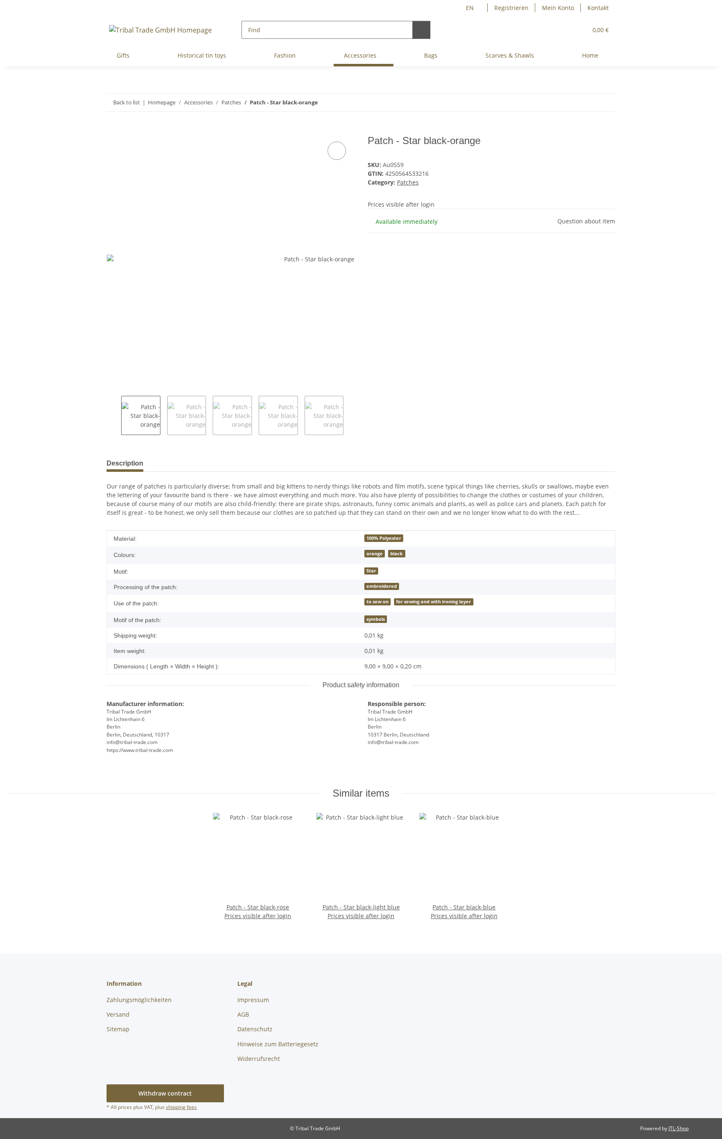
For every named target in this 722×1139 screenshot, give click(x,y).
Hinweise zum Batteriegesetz (277, 1044)
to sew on (377, 602)
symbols (375, 619)
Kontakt (598, 8)
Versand (118, 1014)
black (396, 554)
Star (371, 571)
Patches (408, 182)
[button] (564, 29)
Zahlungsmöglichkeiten (139, 1000)
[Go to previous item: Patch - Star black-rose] (588, 102)
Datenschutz (254, 1029)
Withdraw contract (165, 1093)
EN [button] (470, 8)
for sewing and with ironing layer (433, 602)
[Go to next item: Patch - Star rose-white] (606, 102)
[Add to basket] (113, 130)
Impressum (253, 1000)
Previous (114, 415)
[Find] (421, 30)
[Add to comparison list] (337, 151)
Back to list (126, 102)
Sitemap (118, 1029)
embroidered (381, 586)
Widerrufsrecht (258, 1059)
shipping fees (181, 1107)
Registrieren (511, 8)
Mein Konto (558, 8)
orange (374, 554)
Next (350, 415)
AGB (243, 1014)
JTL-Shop (679, 1128)
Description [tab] (125, 463)
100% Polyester (383, 538)
